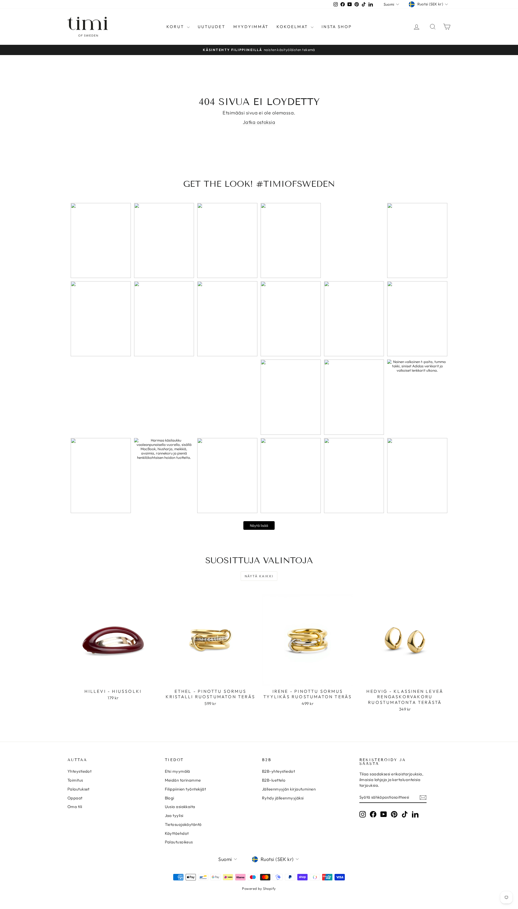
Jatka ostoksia (259, 122)
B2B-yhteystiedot (278, 771)
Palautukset (78, 789)
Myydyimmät (250, 26)
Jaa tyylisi (174, 815)
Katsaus (113, 679)
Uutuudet (211, 26)
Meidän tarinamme (183, 780)
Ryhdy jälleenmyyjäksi (283, 798)
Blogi (169, 798)
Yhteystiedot (79, 771)
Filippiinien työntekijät (185, 789)
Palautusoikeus (179, 841)
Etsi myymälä (177, 771)
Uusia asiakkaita (180, 806)
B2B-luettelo (273, 780)
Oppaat (75, 798)
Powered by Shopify (259, 888)
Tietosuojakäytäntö (183, 824)
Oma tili (74, 806)
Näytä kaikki (259, 576)
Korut (176, 26)
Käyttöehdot (177, 833)
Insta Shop (337, 26)
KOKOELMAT (293, 26)
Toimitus (75, 780)
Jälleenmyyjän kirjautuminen (289, 789)
